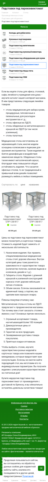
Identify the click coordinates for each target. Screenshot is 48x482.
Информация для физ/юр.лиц (24, 403)
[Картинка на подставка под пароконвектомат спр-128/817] (12, 201)
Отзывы (24, 416)
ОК (41, 468)
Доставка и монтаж (24, 409)
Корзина (42, 2)
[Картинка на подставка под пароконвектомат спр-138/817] (36, 201)
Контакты (24, 419)
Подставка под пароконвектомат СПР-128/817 (12, 219)
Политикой (27, 476)
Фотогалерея (24, 412)
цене (23, 184)
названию (34, 184)
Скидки (24, 406)
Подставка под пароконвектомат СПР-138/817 (36, 219)
